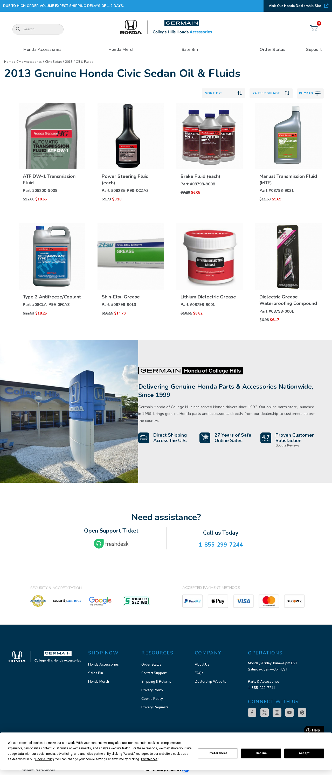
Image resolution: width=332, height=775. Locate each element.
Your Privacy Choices (163, 770)
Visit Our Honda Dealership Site (295, 6)
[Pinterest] (302, 712)
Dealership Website (210, 681)
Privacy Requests (155, 707)
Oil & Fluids (84, 62)
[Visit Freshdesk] (111, 544)
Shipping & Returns (156, 681)
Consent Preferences (37, 770)
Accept (304, 753)
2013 (68, 62)
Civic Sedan (53, 62)
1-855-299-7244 (261, 688)
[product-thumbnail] (52, 136)
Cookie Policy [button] (44, 759)
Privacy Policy (152, 690)
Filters (306, 93)
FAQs (199, 673)
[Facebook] (252, 712)
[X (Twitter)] (264, 712)
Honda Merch (98, 681)
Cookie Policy (152, 698)
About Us (202, 664)
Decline (261, 753)
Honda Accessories (103, 664)
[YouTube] (289, 712)
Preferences (218, 753)
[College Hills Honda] (166, 27)
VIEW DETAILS (52, 174)
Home (8, 62)
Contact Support (154, 673)
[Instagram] (277, 712)
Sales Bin (95, 673)
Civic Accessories (29, 62)
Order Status (151, 664)
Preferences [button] (149, 759)
